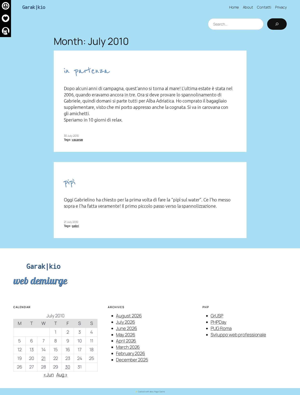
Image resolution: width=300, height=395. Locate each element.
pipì (70, 182)
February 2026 (130, 353)
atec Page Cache (157, 391)
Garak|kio (33, 7)
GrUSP (217, 316)
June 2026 (126, 328)
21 (43, 358)
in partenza (86, 70)
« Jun (48, 375)
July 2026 (125, 322)
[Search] (277, 24)
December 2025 (132, 360)
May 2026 (125, 335)
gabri (75, 226)
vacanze (77, 139)
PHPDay (218, 322)
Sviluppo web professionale (238, 335)
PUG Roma (221, 328)
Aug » (62, 375)
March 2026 (128, 347)
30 (67, 367)
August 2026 (129, 316)
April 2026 (126, 341)
